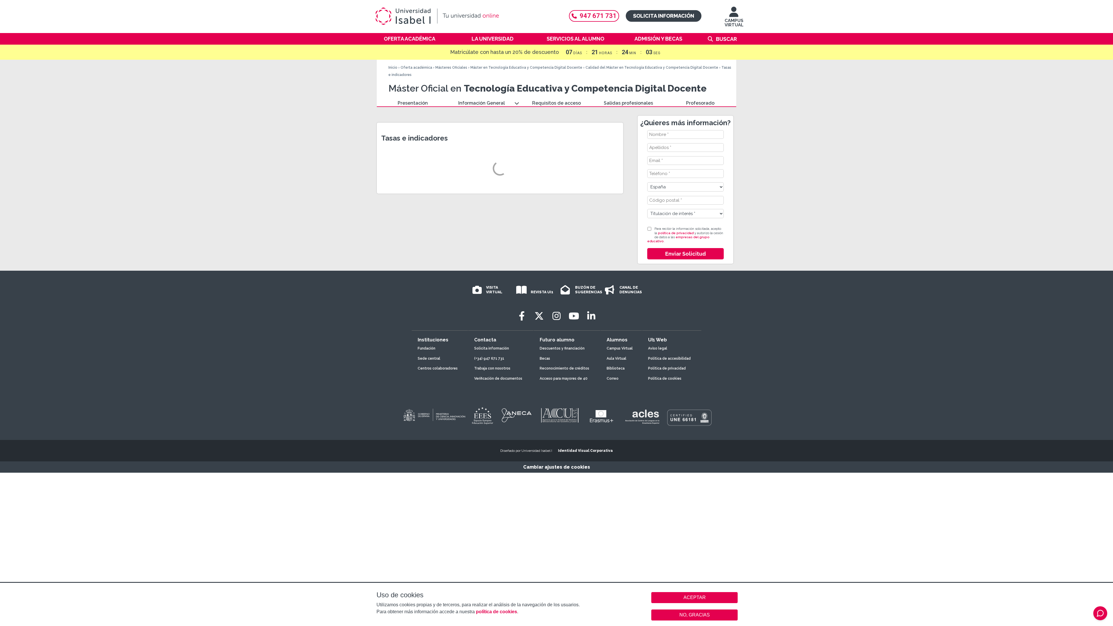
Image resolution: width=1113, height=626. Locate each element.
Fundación (426, 348)
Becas (545, 358)
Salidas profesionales (628, 103)
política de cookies (496, 611)
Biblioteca (616, 368)
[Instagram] (556, 316)
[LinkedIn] (591, 316)
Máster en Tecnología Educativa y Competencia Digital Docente (526, 67)
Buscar (726, 39)
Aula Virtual (616, 358)
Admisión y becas (658, 39)
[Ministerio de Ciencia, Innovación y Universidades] (434, 415)
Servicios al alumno (575, 39)
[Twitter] (539, 316)
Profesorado (700, 103)
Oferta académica (409, 39)
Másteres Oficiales (451, 67)
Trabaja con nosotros (492, 368)
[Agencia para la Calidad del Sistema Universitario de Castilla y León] (559, 415)
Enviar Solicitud (685, 254)
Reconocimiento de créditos (564, 368)
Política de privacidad (667, 368)
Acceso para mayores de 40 (564, 378)
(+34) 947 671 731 (489, 358)
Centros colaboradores (438, 368)
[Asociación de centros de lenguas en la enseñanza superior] (642, 417)
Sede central (429, 358)
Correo (613, 378)
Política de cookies (664, 378)
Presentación (413, 103)
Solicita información (663, 16)
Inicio (392, 67)
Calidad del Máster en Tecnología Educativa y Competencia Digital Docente (651, 67)
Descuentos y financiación (562, 348)
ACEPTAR (694, 597)
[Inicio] (465, 16)
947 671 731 (598, 15)
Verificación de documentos (498, 378)
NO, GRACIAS (694, 614)
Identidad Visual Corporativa (585, 451)
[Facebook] (522, 316)
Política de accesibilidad (669, 358)
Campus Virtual (620, 348)
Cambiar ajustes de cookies (556, 467)
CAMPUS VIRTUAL (734, 23)
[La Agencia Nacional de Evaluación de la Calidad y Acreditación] (516, 415)
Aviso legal (657, 348)
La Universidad (493, 39)
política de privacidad (676, 233)
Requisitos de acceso (556, 103)
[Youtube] (574, 316)
